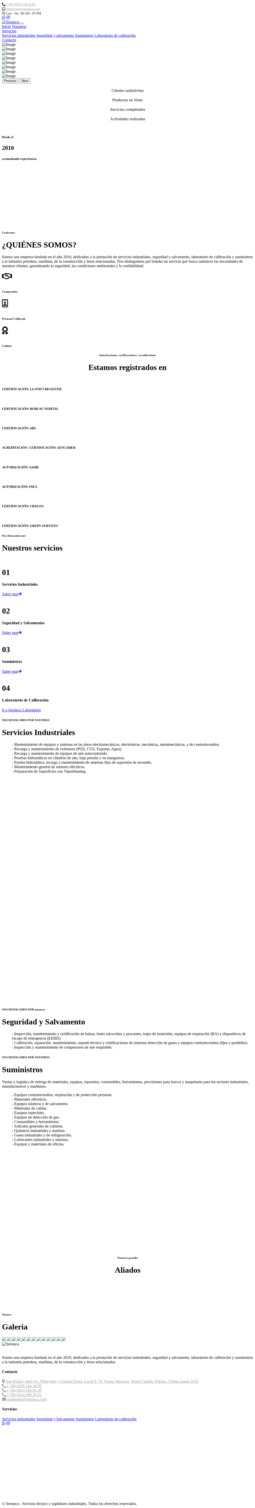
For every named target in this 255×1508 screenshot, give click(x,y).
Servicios (9, 31)
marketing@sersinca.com (23, 9)
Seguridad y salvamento (55, 35)
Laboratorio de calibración (115, 35)
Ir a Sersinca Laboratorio (21, 710)
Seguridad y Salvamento (55, 1419)
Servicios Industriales (18, 35)
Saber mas (10, 594)
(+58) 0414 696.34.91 (24, 1395)
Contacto (9, 40)
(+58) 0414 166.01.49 (24, 1390)
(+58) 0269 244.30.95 (21, 4)
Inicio (6, 26)
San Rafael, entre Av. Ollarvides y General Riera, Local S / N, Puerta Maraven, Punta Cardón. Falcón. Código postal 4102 (101, 1381)
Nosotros (19, 26)
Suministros (84, 35)
